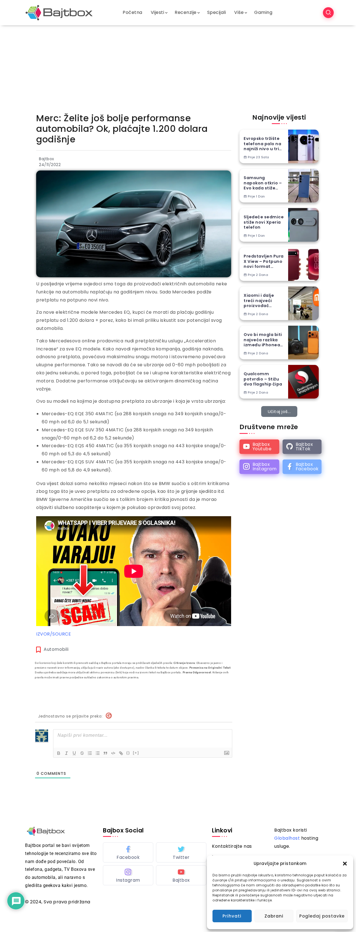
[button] (345, 863)
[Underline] (74, 753)
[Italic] (66, 753)
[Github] (302, 447)
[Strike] (82, 753)
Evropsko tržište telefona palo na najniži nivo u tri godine (262, 144)
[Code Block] (113, 753)
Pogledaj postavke (322, 916)
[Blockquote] (105, 753)
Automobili (56, 649)
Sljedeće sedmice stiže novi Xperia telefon (264, 222)
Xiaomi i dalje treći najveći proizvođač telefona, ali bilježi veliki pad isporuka (264, 300)
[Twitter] (181, 852)
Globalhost (287, 838)
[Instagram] (259, 467)
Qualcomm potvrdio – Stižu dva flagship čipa (263, 379)
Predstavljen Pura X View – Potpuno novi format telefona (264, 261)
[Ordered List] (90, 753)
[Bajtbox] (59, 12)
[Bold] (59, 753)
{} (128, 753)
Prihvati (231, 916)
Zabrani (273, 916)
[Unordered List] (98, 753)
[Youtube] (259, 447)
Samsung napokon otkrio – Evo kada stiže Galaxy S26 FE (263, 183)
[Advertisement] (178, 67)
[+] (136, 753)
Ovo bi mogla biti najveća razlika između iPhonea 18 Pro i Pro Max (263, 340)
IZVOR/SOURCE (53, 634)
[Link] (121, 753)
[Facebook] (302, 467)
